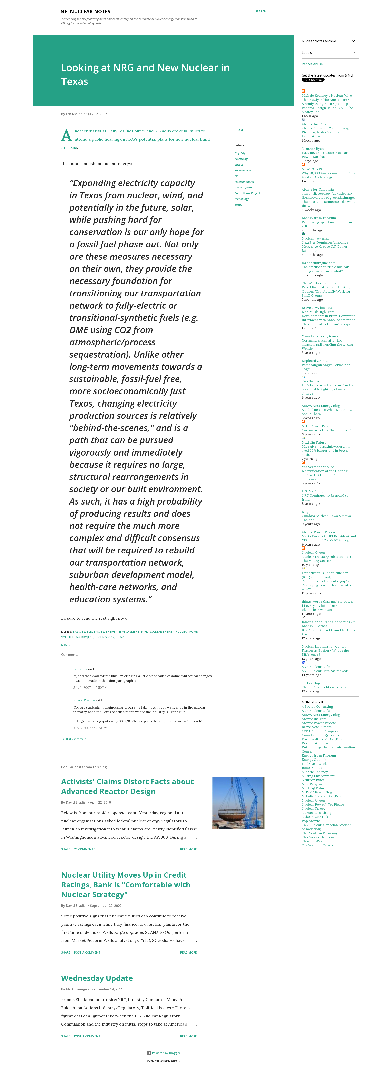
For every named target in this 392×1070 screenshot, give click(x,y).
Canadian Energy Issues (320, 735)
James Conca (312, 768)
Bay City (240, 153)
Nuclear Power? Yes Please (323, 804)
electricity (241, 159)
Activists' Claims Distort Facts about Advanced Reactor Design (127, 786)
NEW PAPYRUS (313, 169)
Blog (305, 512)
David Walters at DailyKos (322, 739)
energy (239, 164)
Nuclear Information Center (324, 646)
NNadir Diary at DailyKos (321, 796)
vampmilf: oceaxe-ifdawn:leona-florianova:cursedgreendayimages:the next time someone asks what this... (328, 199)
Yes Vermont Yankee (318, 467)
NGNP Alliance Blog (317, 792)
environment (243, 170)
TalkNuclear (311, 381)
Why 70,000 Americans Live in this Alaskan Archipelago (328, 175)
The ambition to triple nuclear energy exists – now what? (325, 269)
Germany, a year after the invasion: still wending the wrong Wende (327, 344)
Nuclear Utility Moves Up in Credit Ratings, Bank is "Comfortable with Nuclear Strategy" (126, 884)
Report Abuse (312, 64)
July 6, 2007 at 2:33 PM (91, 728)
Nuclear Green (313, 552)
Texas (238, 204)
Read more (188, 849)
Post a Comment (74, 739)
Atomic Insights (314, 124)
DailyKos (116, 130)
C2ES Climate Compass (320, 731)
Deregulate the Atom (318, 743)
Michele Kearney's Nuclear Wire (327, 95)
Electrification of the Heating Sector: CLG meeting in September (325, 475)
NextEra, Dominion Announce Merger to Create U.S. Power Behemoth (325, 246)
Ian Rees (80, 669)
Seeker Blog (311, 683)
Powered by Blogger (165, 1053)
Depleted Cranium (316, 361)
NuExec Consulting (316, 813)
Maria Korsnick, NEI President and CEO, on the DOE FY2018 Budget (329, 538)
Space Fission (84, 700)
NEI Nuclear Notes (85, 11)
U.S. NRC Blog (312, 491)
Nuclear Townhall (315, 238)
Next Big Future (314, 442)
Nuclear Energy (244, 182)
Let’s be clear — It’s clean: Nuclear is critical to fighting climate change (328, 389)
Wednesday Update (97, 978)
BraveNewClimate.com (320, 308)
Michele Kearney (315, 772)
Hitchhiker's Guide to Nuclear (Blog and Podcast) (325, 575)
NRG (238, 176)
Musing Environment (318, 776)
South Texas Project (247, 193)
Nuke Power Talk (315, 426)
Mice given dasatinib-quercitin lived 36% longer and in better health (326, 450)
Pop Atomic (311, 821)
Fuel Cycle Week (314, 764)
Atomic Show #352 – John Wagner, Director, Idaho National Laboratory (328, 132)
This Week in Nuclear (318, 837)
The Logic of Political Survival (324, 687)
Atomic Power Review (319, 532)
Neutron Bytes (313, 148)
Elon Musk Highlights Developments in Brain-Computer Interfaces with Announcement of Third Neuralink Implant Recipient (328, 318)
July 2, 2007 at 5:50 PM (90, 687)
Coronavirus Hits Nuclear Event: (327, 430)
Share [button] (239, 130)
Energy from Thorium (319, 218)
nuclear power (244, 187)
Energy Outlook (314, 759)
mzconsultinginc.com (319, 263)
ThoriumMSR (312, 841)
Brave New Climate (317, 727)
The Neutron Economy (319, 833)
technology (242, 199)
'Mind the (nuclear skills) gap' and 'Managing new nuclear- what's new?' (328, 585)
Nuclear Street (313, 808)
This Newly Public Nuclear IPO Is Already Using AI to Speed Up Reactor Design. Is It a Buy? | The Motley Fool (327, 106)
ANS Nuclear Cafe (316, 667)
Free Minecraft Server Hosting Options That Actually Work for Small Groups (326, 291)
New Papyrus (312, 784)
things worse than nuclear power (328, 601)
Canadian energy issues (320, 336)
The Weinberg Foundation (322, 283)
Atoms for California (318, 189)
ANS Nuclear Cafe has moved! (325, 671)
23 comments (84, 849)
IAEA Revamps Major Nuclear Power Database (325, 155)
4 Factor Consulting (317, 706)
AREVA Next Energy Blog (321, 406)
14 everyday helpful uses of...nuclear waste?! (320, 607)
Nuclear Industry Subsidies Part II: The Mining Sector (328, 558)
